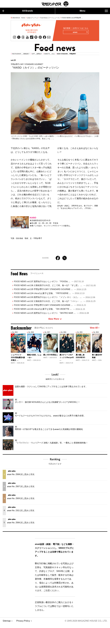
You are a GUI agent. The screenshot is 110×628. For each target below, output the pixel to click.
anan (75, 32)
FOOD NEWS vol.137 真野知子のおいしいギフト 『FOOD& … (49, 281)
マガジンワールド (55, 3)
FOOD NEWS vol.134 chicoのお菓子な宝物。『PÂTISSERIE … (49, 293)
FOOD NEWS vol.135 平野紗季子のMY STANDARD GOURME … (50, 289)
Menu (82, 11)
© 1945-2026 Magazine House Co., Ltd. (86, 621)
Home (23, 18)
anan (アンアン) (32, 18)
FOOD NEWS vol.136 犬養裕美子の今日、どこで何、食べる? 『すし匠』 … (55, 285)
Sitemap (7, 621)
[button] (96, 346)
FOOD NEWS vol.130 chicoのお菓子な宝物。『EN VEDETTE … (49, 309)
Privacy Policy (23, 621)
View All (94, 328)
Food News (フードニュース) (49, 18)
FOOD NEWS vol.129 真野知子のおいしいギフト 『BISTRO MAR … (51, 313)
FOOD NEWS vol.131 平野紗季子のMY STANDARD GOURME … (50, 305)
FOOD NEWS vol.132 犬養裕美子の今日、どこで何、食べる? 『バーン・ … (54, 301)
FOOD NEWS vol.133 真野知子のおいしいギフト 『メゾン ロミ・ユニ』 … (54, 297)
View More (53, 318)
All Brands (27, 11)
